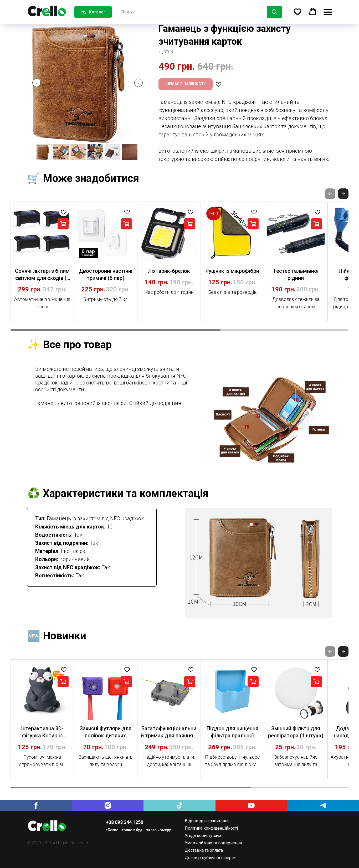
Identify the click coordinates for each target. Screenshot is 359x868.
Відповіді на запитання (207, 820)
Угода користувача (203, 835)
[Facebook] (36, 805)
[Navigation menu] (328, 12)
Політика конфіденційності (211, 828)
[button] (297, 12)
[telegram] (323, 805)
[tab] (113, 386)
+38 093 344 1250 (124, 822)
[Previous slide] (36, 83)
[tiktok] (179, 805)
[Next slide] (138, 83)
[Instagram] (107, 805)
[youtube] (251, 805)
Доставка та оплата (204, 850)
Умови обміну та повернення (213, 842)
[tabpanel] (271, 419)
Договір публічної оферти (210, 857)
